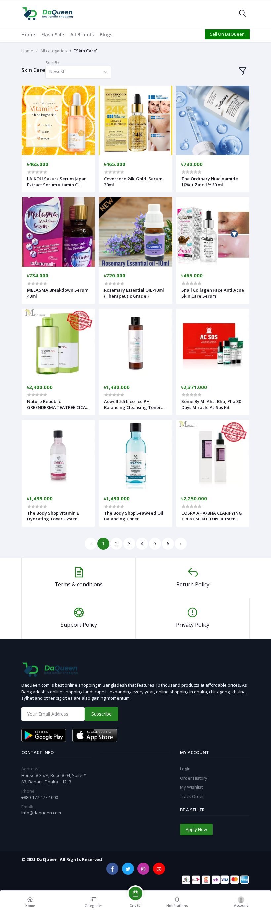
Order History (193, 778)
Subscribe (101, 714)
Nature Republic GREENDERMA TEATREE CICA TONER (56, 404)
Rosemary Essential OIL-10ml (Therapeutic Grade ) (134, 293)
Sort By (52, 62)
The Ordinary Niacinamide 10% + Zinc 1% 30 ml (209, 181)
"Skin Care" (86, 51)
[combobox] (78, 72)
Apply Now (196, 829)
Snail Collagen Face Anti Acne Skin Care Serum (212, 293)
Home (28, 34)
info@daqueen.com (41, 813)
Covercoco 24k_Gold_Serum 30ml (133, 181)
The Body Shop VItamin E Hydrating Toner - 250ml (53, 516)
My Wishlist (191, 787)
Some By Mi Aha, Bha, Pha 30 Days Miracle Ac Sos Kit (211, 404)
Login (185, 769)
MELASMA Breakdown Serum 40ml (57, 293)
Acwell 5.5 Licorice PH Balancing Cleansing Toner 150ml (132, 404)
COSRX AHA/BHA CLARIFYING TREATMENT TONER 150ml (211, 516)
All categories (53, 51)
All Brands (82, 34)
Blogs (106, 34)
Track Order (192, 796)
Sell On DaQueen (227, 34)
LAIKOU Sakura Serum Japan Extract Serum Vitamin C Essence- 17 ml (57, 181)
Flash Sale (52, 34)
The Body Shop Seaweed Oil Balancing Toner (133, 516)
